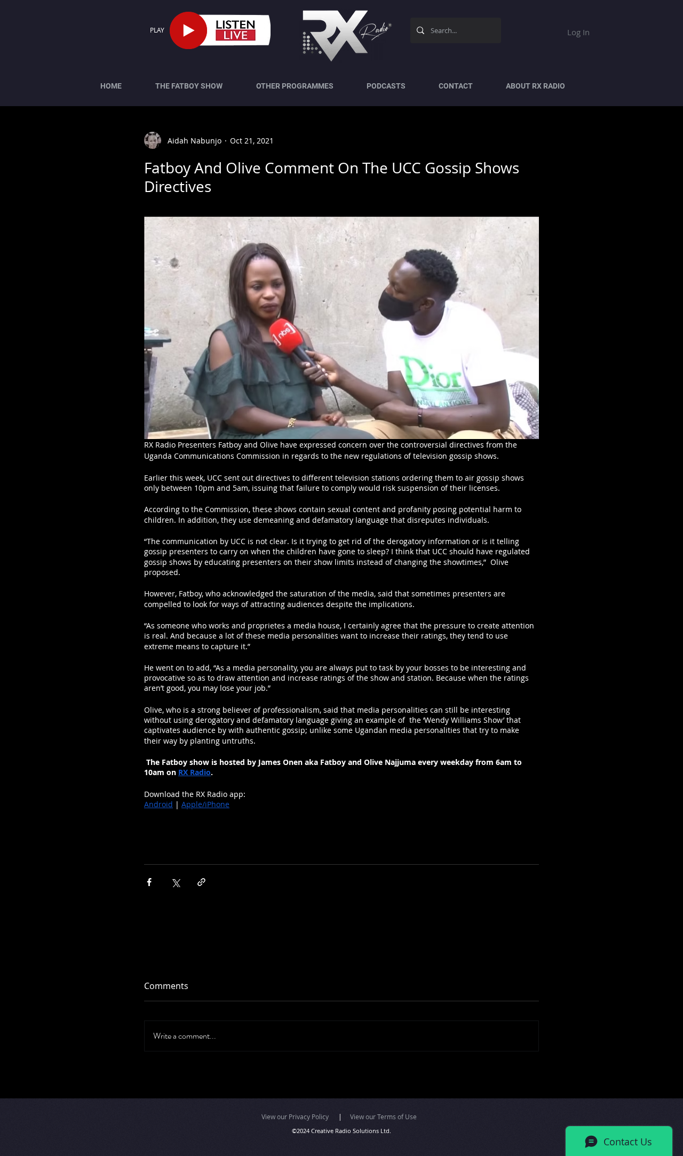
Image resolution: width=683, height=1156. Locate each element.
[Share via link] (201, 882)
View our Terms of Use (383, 1116)
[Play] (188, 30)
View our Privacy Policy (295, 1116)
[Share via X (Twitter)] (175, 882)
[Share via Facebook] (149, 882)
